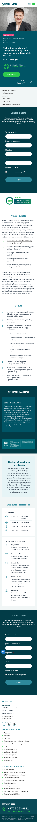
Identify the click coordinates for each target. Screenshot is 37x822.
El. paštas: (9, 150)
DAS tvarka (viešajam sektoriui (14, 780)
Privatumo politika (12, 168)
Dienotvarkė (6, 102)
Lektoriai (7, 738)
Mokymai (7, 736)
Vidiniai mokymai (10, 755)
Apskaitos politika (10, 783)
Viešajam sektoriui (10, 752)
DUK (5, 747)
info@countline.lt (7, 716)
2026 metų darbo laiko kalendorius (16, 791)
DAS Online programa (11, 778)
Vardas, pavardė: (11, 132)
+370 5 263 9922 (7, 719)
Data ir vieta (6, 99)
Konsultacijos (8, 760)
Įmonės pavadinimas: (12, 141)
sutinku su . (17, 172)
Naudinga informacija (11, 786)
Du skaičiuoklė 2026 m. (12, 794)
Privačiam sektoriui (10, 749)
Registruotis (11, 74)
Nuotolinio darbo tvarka (12, 789)
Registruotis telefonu (16, 65)
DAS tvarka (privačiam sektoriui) (15, 775)
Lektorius (6, 96)
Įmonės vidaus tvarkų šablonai (14, 772)
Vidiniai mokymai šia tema (11, 104)
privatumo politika (20, 172)
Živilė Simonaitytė (10, 60)
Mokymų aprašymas (9, 90)
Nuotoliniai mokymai (11, 758)
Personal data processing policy (15, 744)
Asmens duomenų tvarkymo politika (16, 741)
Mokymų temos (8, 93)
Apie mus (7, 733)
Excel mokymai (9, 769)
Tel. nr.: (8, 159)
